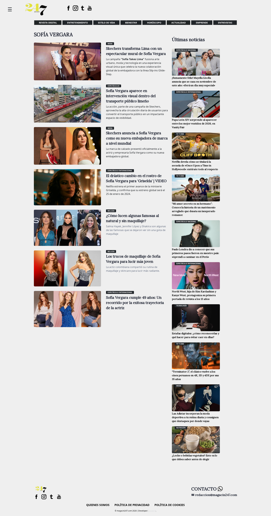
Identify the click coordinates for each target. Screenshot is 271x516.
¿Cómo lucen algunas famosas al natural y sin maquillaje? (132, 218)
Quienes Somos (97, 505)
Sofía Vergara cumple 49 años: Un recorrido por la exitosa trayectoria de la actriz (135, 302)
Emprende (202, 22)
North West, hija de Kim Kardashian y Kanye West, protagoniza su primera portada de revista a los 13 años (194, 295)
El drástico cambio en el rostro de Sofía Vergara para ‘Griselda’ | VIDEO (136, 178)
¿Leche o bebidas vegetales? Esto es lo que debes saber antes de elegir (194, 457)
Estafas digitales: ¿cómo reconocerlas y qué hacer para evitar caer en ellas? (195, 335)
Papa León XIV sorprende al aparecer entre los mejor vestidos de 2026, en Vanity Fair (194, 123)
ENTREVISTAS (225, 22)
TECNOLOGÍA (181, 306)
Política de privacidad (131, 505)
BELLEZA (111, 211)
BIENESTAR (131, 22)
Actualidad (178, 22)
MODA (110, 44)
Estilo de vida (106, 22)
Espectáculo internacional (120, 170)
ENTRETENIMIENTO (77, 22)
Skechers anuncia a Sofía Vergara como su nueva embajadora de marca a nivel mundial (137, 138)
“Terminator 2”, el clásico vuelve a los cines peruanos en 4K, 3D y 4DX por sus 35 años (195, 375)
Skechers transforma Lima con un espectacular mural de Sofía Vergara (136, 51)
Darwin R (152, 510)
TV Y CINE (180, 134)
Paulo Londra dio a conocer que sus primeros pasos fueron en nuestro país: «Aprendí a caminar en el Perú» (195, 253)
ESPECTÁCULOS (114, 86)
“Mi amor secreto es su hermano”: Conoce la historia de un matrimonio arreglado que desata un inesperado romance (193, 209)
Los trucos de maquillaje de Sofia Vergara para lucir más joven (133, 259)
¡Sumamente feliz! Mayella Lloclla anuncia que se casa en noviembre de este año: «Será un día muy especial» (194, 81)
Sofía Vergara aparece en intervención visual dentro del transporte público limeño (131, 95)
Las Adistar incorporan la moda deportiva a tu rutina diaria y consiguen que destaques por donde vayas (195, 417)
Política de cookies (169, 505)
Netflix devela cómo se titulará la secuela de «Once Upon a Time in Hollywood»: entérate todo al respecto (195, 165)
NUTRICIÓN (181, 428)
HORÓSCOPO (154, 22)
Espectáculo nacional (186, 50)
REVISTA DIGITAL (48, 22)
